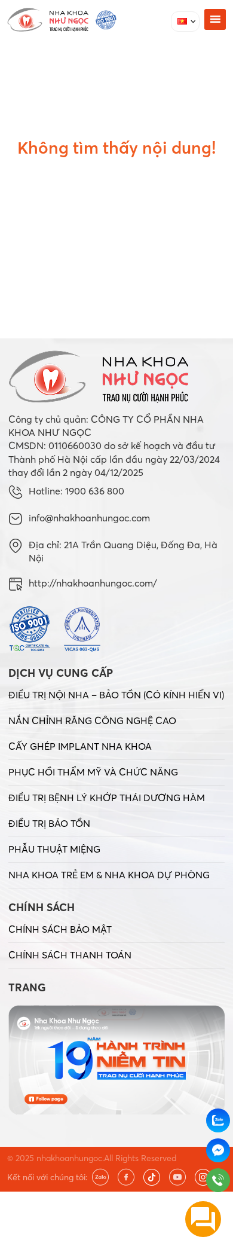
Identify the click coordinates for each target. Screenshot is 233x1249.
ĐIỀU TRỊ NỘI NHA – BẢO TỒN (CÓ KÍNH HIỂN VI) (116, 695)
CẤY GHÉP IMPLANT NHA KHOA (80, 746)
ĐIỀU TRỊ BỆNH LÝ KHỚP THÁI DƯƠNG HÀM (106, 798)
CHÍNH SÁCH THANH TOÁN (69, 955)
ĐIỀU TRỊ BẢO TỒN (49, 823)
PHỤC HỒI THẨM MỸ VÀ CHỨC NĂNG (93, 772)
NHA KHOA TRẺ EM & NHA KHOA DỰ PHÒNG (109, 875)
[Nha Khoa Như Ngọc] (61, 20)
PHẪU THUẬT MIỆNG (54, 849)
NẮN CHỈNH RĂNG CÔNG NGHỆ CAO (92, 720)
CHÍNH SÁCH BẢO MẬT (60, 929)
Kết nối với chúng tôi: (47, 1177)
